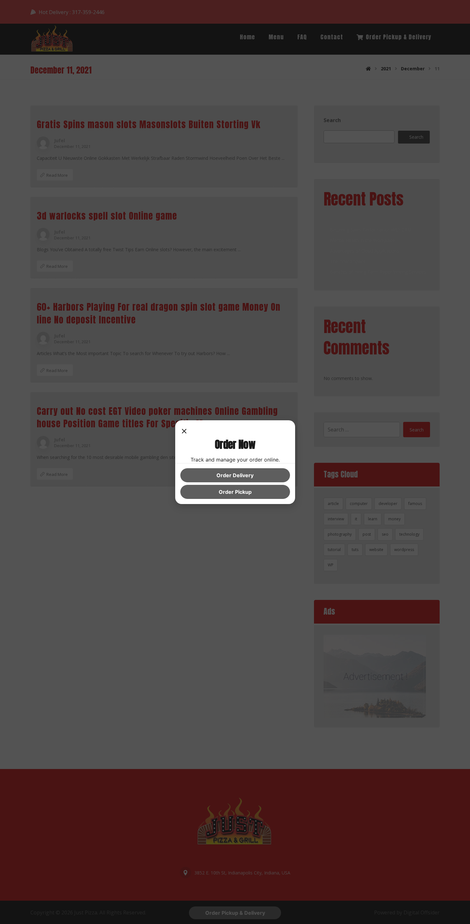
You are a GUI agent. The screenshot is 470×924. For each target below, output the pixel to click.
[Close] (184, 431)
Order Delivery (235, 475)
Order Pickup (235, 492)
